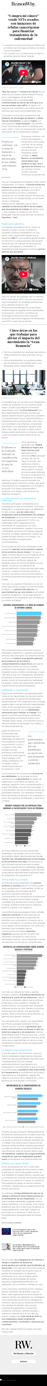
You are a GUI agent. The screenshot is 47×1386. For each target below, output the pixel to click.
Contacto (23, 1361)
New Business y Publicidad (23, 1353)
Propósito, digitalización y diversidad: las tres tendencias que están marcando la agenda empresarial (26, 1247)
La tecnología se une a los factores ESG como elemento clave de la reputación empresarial (25, 1232)
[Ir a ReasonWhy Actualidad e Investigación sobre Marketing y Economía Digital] (23, 3)
